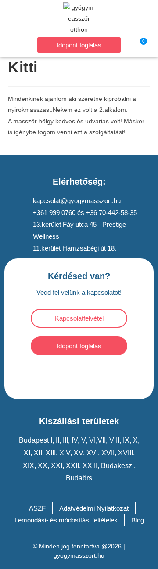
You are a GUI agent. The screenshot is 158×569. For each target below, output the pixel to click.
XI (27, 453)
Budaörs (79, 478)
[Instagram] (91, 375)
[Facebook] (67, 375)
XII (38, 453)
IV (75, 440)
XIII (51, 453)
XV (78, 453)
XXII (72, 465)
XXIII (90, 465)
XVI (92, 453)
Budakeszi (116, 465)
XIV (64, 453)
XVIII (125, 453)
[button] (18, 44)
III (65, 440)
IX (126, 440)
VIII (114, 440)
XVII (108, 453)
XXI (56, 465)
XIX (28, 465)
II (57, 440)
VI (92, 440)
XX (42, 465)
